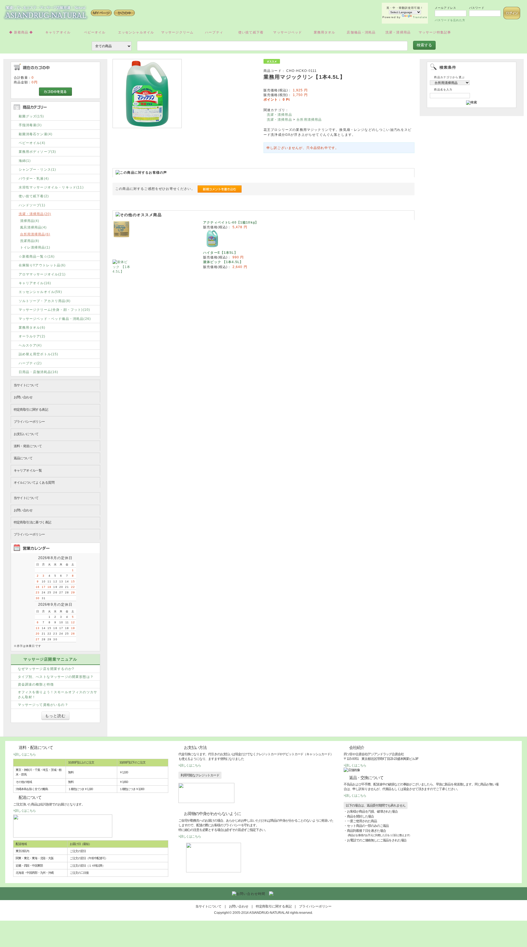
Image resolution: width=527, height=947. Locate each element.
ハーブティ (214, 32)
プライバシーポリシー (29, 421)
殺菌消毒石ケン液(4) (36, 134)
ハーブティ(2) (30, 363)
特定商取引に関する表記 (31, 409)
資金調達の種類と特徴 (36, 684)
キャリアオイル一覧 (28, 470)
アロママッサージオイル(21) (42, 274)
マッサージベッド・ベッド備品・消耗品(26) (55, 318)
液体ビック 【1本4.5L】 (223, 262)
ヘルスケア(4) (30, 345)
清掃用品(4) (30, 220)
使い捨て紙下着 (251, 32)
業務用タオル (324, 32)
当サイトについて (26, 385)
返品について (23, 458)
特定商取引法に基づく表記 (32, 522)
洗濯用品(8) (30, 241)
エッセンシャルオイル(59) (40, 292)
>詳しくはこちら (24, 754)
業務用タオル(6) (32, 327)
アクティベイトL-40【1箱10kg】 (231, 222)
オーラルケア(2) (32, 336)
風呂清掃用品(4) (33, 227)
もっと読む (55, 716)
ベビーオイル (95, 32)
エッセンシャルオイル (136, 32)
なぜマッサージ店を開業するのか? (46, 668)
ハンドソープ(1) (32, 205)
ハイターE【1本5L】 (220, 252)
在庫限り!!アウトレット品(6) (42, 265)
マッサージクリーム (177, 32)
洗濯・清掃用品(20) (35, 214)
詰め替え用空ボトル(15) (38, 354)
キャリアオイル (58, 32)
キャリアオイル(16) (35, 283)
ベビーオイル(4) (32, 143)
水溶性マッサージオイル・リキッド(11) (51, 187)
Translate (420, 17)
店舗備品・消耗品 (361, 32)
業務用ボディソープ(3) (37, 151)
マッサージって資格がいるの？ (43, 704)
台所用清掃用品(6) (35, 234)
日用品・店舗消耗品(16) (38, 372)
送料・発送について (28, 446)
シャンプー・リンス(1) (37, 169)
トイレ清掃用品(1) (35, 247)
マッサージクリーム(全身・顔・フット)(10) (54, 309)
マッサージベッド (287, 32)
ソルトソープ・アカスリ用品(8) (45, 301)
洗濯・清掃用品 (398, 32)
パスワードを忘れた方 (450, 20)
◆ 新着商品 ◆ (21, 32)
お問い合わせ (23, 397)
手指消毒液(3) (30, 125)
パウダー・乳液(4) (34, 178)
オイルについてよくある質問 (34, 482)
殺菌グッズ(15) (31, 116)
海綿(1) (25, 160)
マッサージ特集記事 (435, 32)
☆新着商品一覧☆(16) (37, 256)
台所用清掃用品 (309, 119)
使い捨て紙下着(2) (34, 196)
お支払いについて (26, 434)
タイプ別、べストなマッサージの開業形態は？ (56, 676)
